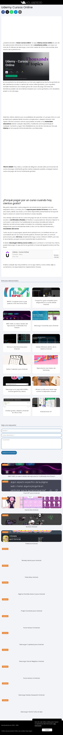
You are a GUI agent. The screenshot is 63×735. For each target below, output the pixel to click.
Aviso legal (29, 731)
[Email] (20, 12)
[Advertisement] (31, 29)
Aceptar (47, 730)
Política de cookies (20, 731)
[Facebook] (3, 12)
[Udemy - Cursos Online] (7, 257)
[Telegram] (16, 12)
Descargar (56, 255)
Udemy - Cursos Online (20, 252)
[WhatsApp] (11, 12)
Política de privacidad (8, 731)
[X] (7, 12)
